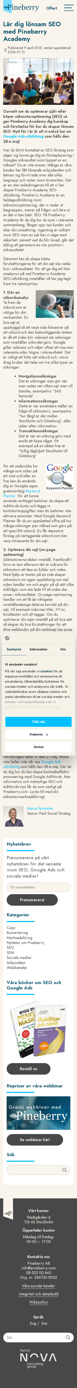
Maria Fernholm (40, 808)
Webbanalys (17, 967)
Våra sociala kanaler (38, 1286)
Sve (44, 1323)
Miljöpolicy (39, 1302)
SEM (10, 953)
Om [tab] (63, 649)
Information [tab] (38, 649)
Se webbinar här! (35, 1140)
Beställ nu (28, 1069)
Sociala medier (19, 957)
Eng (33, 1323)
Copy (11, 928)
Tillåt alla (38, 722)
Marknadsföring (19, 938)
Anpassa (36, 734)
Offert (51, 8)
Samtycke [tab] (14, 649)
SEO (10, 947)
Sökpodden (16, 963)
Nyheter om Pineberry (25, 943)
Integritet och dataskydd (38, 1294)
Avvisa (38, 747)
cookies (47, 671)
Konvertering (17, 932)
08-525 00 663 (38, 1273)
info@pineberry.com (39, 1268)
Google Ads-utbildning (23, 136)
